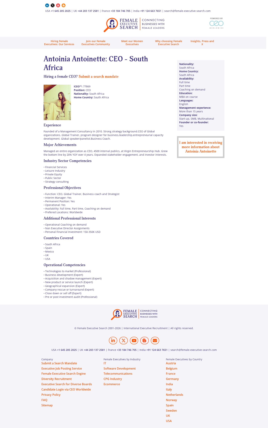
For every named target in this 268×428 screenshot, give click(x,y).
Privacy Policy (51, 395)
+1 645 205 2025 (61, 11)
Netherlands (174, 395)
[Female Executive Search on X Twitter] (123, 340)
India (169, 384)
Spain (170, 405)
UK (168, 416)
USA (169, 421)
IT (105, 363)
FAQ (44, 400)
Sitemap (47, 405)
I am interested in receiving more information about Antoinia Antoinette (200, 147)
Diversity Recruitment (56, 379)
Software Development (120, 368)
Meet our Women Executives (132, 42)
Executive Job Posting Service (61, 368)
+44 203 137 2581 (88, 11)
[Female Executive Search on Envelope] (155, 340)
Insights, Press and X (202, 42)
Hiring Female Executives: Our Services (59, 42)
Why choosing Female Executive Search (168, 42)
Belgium (171, 368)
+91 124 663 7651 (150, 11)
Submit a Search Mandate (59, 363)
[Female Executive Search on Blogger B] (144, 340)
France (170, 374)
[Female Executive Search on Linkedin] (113, 340)
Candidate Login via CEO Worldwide (66, 389)
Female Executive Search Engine (63, 374)
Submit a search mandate (99, 76)
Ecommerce (112, 384)
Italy (169, 389)
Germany (172, 379)
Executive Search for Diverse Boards (66, 384)
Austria (171, 363)
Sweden (171, 411)
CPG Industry (113, 379)
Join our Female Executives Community (95, 42)
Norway (171, 400)
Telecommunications (118, 374)
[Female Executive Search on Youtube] (134, 340)
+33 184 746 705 (120, 11)
